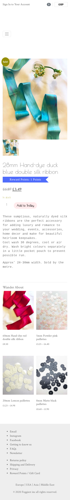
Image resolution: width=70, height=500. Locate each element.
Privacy (14, 469)
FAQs (13, 449)
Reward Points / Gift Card (25, 473)
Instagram (15, 436)
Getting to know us (21, 444)
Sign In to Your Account (16, 4)
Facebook (15, 440)
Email (13, 431)
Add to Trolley (25, 205)
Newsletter (16, 453)
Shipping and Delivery (22, 465)
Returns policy (18, 460)
